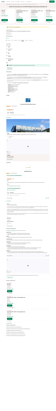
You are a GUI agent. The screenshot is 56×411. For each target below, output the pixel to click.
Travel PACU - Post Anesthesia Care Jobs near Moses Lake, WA (15, 335)
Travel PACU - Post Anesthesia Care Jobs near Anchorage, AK (15, 333)
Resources (22, 1)
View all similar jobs (9, 323)
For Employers (17, 1)
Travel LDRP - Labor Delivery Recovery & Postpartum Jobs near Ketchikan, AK (18, 328)
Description (15, 40)
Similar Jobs (31, 40)
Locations (12, 1)
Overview (8, 40)
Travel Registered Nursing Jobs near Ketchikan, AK (14, 330)
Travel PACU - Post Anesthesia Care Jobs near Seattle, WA (15, 332)
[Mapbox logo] (8, 153)
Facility (19, 40)
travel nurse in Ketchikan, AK (12, 230)
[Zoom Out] (7, 141)
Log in (47, 1)
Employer (22, 40)
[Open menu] (6, 40)
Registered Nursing (9, 4)
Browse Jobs (8, 1)
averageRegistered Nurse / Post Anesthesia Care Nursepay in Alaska (24, 65)
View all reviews (8, 117)
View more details (9, 159)
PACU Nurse (15, 4)
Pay (11, 40)
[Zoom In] (7, 140)
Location (26, 40)
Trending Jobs (29, 1)
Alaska (19, 4)
